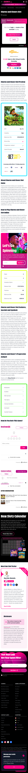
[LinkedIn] (2, 742)
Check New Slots (7, 534)
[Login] (26, 2)
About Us (3, 718)
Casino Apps (3, 698)
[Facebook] (11, 742)
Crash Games (17, 700)
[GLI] (21, 167)
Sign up (15, 436)
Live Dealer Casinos (5, 695)
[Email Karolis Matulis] (5, 585)
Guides (2, 727)
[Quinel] (16, 167)
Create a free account (14, 35)
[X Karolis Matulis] (16, 585)
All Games (17, 691)
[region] (14, 444)
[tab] (5, 483)
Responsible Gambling (5, 724)
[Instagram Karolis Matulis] (11, 585)
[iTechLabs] (11, 167)
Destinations (3, 731)
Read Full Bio (7, 606)
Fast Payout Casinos (5, 702)
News (2, 729)
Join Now (13, 670)
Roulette (16, 695)
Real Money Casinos (5, 689)
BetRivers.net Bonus (14, 56)
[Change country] (24, 2)
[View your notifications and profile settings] (25, 453)
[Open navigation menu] (2, 2)
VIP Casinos (3, 693)
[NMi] (11, 171)
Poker (16, 698)
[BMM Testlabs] (6, 171)
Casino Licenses (4, 707)
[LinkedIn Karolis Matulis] (8, 585)
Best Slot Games (11, 7)
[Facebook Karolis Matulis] (14, 585)
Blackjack (17, 693)
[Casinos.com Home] (8, 1)
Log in (12, 436)
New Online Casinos (5, 691)
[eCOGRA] (6, 167)
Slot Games (17, 686)
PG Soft (16, 707)
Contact (2, 720)
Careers (2, 722)
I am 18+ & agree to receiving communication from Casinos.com (14, 266)
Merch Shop (3, 738)
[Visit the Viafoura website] (24, 462)
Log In (14, 39)
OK (14, 767)
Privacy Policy (10, 763)
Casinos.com (3, 7)
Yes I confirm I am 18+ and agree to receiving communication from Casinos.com (13, 675)
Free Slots (17, 689)
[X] (8, 742)
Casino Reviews (4, 705)
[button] (9, 438)
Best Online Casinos (5, 686)
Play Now (14, 64)
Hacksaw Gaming (18, 709)
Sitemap (2, 736)
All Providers (17, 702)
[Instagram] (5, 742)
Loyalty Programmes (5, 700)
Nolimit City (17, 711)
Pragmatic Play (18, 705)
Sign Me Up (21, 262)
